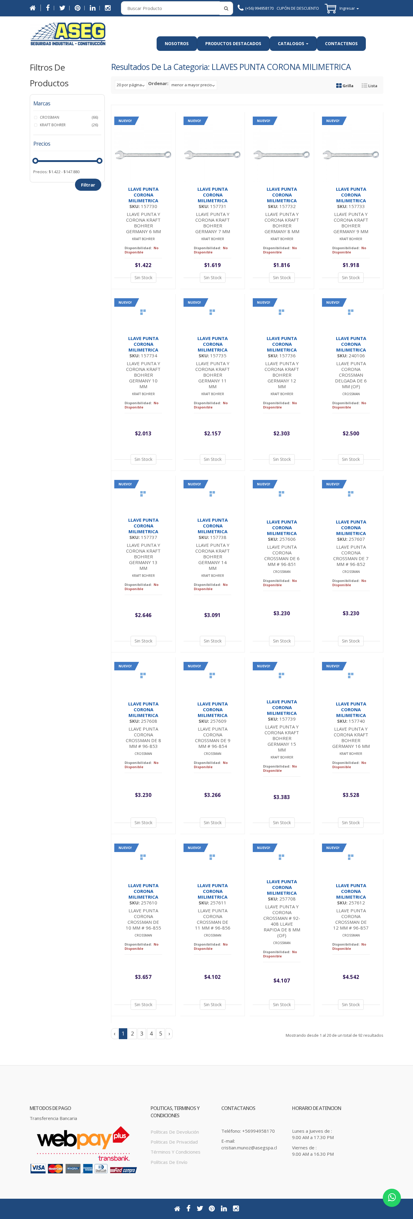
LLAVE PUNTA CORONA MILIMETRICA (143, 194)
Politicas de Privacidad (174, 1142)
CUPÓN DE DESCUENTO (298, 8)
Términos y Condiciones (175, 1152)
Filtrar (88, 185)
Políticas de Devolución (175, 1132)
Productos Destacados (233, 43)
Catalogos (291, 43)
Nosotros (177, 43)
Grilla (347, 85)
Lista (372, 85)
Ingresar (348, 8)
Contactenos (341, 43)
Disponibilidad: (138, 247)
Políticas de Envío (169, 1162)
